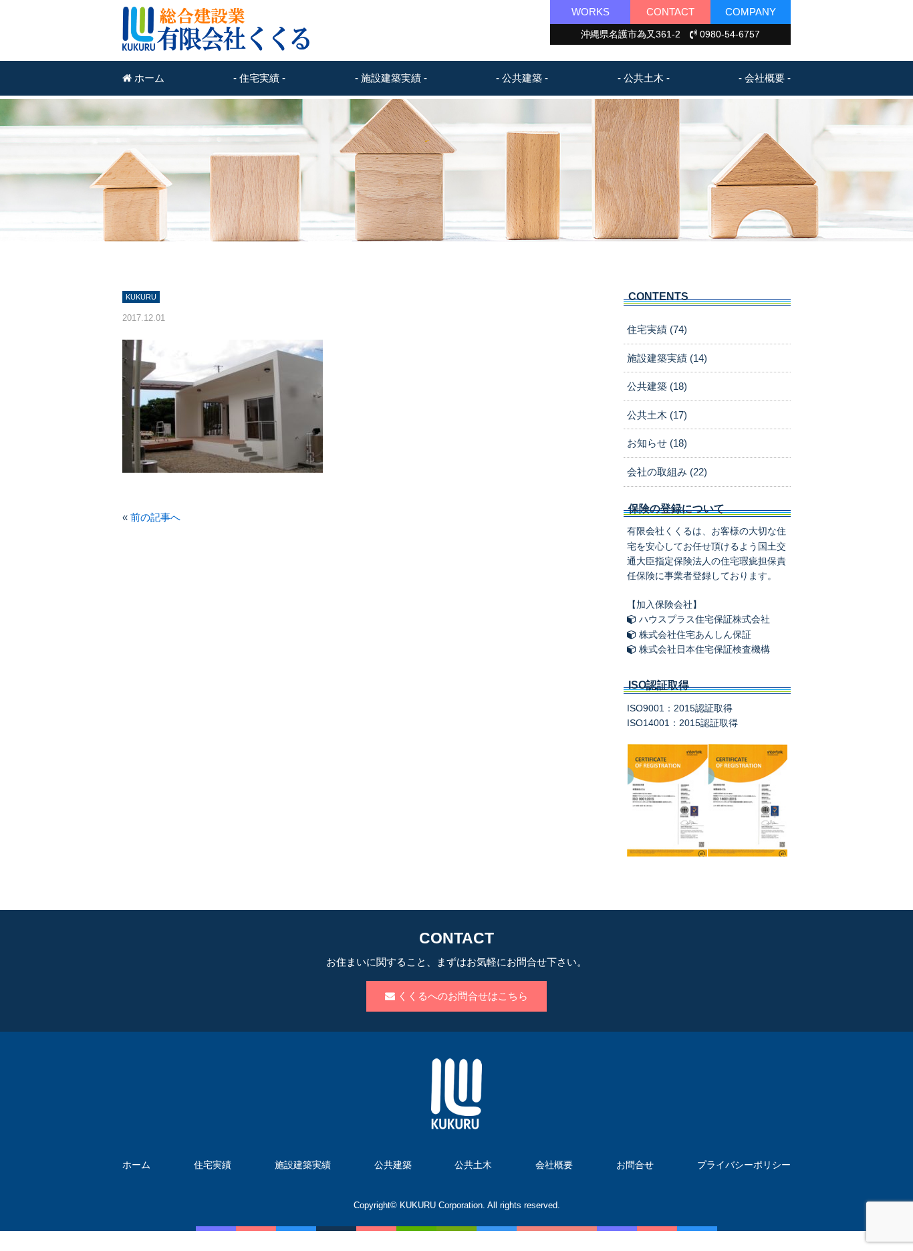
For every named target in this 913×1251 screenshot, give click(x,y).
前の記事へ (155, 517)
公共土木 (473, 1164)
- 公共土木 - (644, 78)
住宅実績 (212, 1164)
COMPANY (750, 11)
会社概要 (554, 1164)
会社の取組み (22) (667, 471)
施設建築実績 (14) (667, 358)
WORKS (590, 11)
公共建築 (393, 1164)
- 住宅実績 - (259, 78)
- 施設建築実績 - (391, 78)
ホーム (148, 78)
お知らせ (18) (657, 443)
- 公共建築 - (522, 78)
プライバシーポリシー (744, 1164)
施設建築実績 (303, 1164)
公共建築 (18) (657, 386)
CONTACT (670, 11)
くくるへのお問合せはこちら (461, 996)
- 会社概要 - (765, 78)
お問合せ (635, 1164)
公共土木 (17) (657, 415)
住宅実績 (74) (657, 329)
